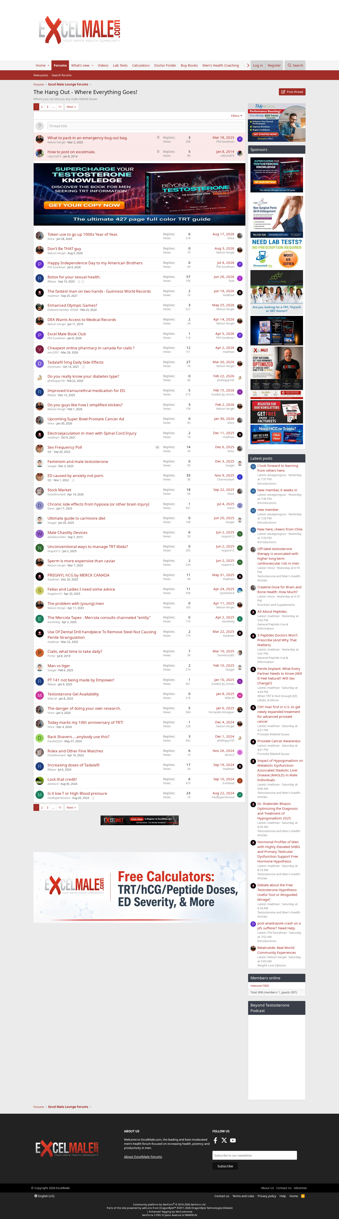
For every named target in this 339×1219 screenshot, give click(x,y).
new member (268, 509)
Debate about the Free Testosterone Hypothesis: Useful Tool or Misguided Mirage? (277, 892)
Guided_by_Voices (222, 394)
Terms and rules (243, 1196)
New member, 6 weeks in (277, 490)
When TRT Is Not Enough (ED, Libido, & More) (277, 698)
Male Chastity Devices (67, 532)
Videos (103, 65)
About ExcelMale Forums (143, 1156)
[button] (48, 65)
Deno (51, 508)
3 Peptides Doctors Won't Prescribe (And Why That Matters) (277, 640)
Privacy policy (267, 1196)
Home (40, 65)
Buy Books (189, 65)
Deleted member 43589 (63, 310)
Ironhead (228, 783)
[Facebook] (215, 1142)
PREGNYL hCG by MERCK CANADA (79, 575)
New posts (40, 75)
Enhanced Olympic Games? (72, 305)
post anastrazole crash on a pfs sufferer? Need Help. (279, 925)
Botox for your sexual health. (74, 277)
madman (53, 296)
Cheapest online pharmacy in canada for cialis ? (91, 347)
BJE (50, 452)
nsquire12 (227, 536)
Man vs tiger (59, 665)
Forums (60, 65)
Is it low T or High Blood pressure (77, 793)
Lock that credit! (62, 779)
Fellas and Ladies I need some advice (81, 589)
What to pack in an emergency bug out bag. (88, 137)
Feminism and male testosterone (78, 461)
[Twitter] (224, 1142)
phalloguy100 (56, 381)
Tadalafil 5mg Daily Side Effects (76, 362)
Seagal (52, 466)
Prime (51, 656)
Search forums (61, 75)
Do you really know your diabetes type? (83, 376)
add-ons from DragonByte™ (159, 1208)
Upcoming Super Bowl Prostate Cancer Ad (86, 418)
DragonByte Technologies (206, 1208)
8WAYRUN (191, 1215)
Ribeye (52, 281)
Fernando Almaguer (221, 712)
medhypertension (59, 798)
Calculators (141, 65)
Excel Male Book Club (67, 333)
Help (283, 1196)
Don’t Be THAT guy (64, 248)
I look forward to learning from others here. (277, 468)
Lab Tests (120, 65)
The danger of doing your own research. (84, 708)
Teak (231, 281)
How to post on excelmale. (72, 151)
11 (60, 107)
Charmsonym (225, 479)
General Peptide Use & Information (272, 626)
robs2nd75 (54, 156)
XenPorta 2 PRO (151, 1215)
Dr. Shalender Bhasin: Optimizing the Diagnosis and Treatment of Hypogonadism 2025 (277, 810)
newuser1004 (259, 985)
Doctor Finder (165, 65)
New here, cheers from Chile (279, 529)
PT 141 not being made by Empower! (81, 680)
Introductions (266, 483)
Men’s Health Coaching (220, 65)
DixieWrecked (56, 494)
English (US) (45, 1196)
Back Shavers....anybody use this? (78, 736)
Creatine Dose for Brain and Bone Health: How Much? (279, 589)
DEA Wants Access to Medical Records (82, 319)
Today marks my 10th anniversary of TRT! (85, 722)
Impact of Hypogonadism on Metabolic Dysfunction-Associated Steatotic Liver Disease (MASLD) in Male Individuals (280, 770)
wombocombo (57, 537)
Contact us (221, 1196)
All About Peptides (272, 611)
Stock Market (59, 489)
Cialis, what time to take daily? (75, 651)
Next (70, 107)
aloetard (53, 784)
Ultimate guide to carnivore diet (76, 518)
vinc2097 (53, 352)
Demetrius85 (225, 655)
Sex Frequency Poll (65, 447)
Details (228, 1208)
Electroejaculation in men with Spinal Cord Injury (92, 433)
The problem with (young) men (76, 603)
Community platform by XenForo (169, 1204)
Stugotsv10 (55, 594)
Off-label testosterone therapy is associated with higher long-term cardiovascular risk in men (278, 555)
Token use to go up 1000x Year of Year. (83, 234)
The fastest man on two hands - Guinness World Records (99, 291)
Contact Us (283, 1188)
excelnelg (54, 622)
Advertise (300, 1188)
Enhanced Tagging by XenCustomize (170, 1211)
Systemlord (227, 593)
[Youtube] (233, 1142)
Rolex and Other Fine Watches (75, 751)
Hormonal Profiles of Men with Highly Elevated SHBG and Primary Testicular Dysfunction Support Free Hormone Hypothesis (278, 851)
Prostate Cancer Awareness (278, 741)
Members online (265, 977)
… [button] (53, 107)
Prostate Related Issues (273, 734)
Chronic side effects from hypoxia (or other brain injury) (98, 504)
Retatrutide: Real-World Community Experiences (276, 950)
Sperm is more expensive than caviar (81, 560)
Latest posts (261, 458)
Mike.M (52, 699)
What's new (80, 65)
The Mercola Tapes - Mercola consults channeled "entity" (99, 617)
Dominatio (54, 367)
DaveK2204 (55, 741)
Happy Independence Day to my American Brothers (95, 262)
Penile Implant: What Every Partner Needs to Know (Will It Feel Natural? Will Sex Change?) (279, 675)
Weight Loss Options (271, 965)
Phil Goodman (225, 142)
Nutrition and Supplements (276, 605)
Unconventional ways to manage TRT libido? (88, 546)
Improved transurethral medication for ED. (87, 390)
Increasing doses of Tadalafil (73, 765)
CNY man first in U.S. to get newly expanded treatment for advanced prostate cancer (278, 714)
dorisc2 (229, 755)
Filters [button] (235, 116)
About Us (267, 1188)
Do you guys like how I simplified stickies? (85, 404)
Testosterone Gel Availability (73, 694)
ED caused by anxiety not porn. (76, 475)
